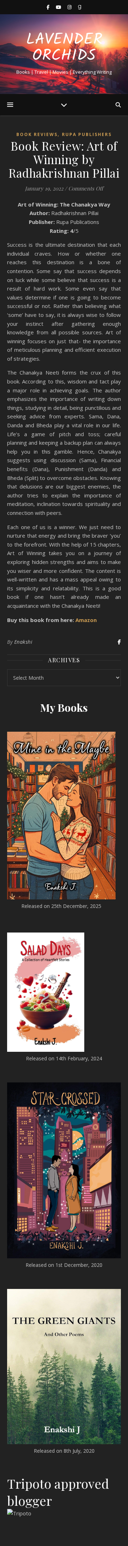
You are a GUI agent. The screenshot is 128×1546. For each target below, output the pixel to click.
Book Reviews (37, 134)
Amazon (86, 619)
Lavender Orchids (64, 48)
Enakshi (23, 641)
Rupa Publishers (87, 134)
